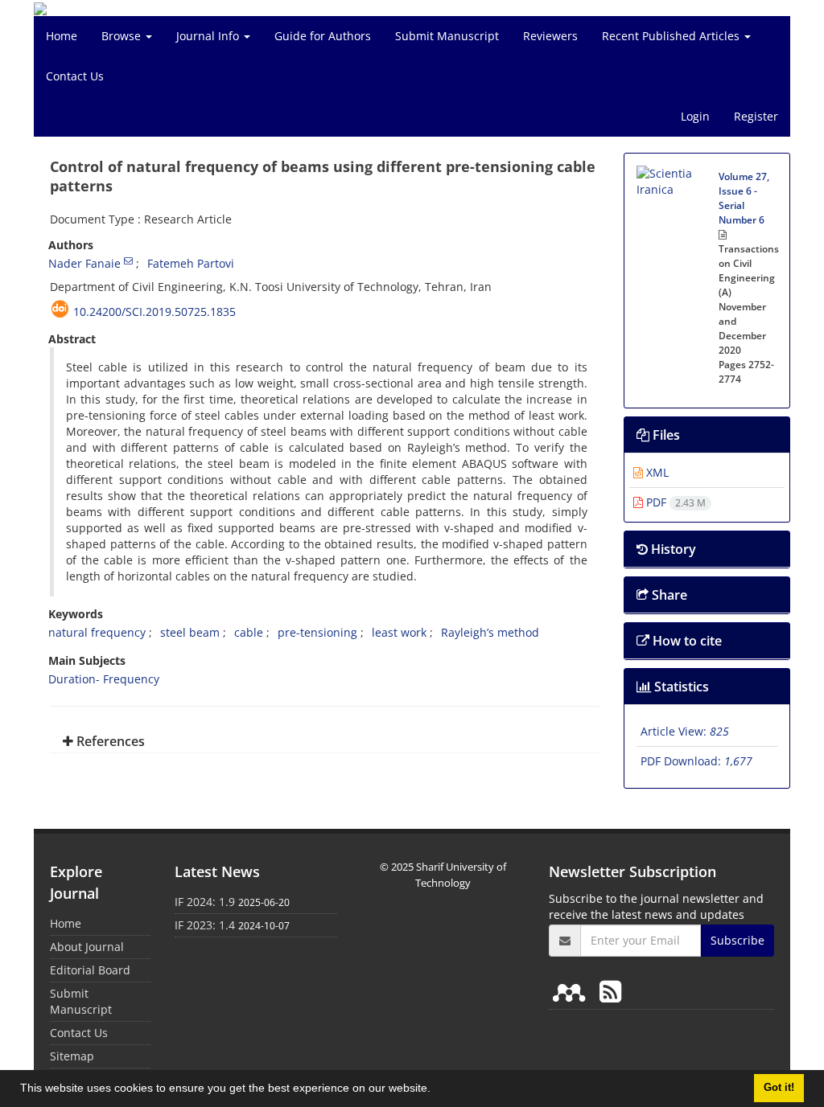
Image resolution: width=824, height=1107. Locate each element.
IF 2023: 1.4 (205, 925)
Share (668, 595)
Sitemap (72, 1056)
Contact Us (75, 76)
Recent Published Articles (672, 35)
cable (248, 632)
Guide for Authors (322, 35)
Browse (122, 35)
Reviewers (550, 35)
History (672, 549)
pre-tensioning (317, 632)
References (109, 741)
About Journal (87, 946)
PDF (674, 502)
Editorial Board (90, 970)
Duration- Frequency (103, 679)
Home (61, 35)
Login (695, 116)
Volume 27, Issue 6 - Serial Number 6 (744, 198)
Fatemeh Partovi (190, 263)
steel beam (190, 632)
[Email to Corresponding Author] (128, 260)
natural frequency (97, 632)
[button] (436, 1090)
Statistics (680, 686)
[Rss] (610, 991)
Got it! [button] (779, 1087)
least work (399, 632)
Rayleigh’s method (490, 632)
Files (664, 435)
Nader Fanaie (84, 263)
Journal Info (209, 35)
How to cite (685, 641)
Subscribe (737, 940)
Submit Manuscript (447, 35)
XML (656, 472)
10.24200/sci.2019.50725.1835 (154, 311)
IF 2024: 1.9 (205, 901)
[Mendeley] (572, 991)
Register (756, 116)
